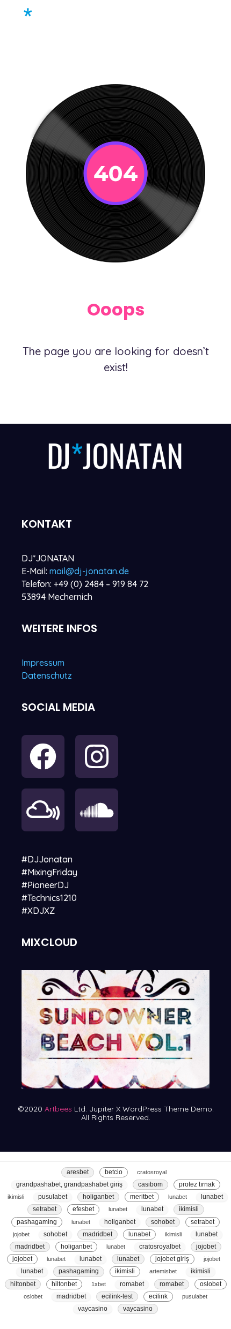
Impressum (42, 662)
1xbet (98, 1284)
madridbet (97, 1234)
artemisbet (163, 1271)
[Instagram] (96, 756)
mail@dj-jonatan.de (89, 571)
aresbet (78, 1172)
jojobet (21, 1234)
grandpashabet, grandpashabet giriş (69, 1184)
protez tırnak (197, 1184)
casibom (150, 1184)
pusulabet (52, 1196)
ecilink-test (117, 1296)
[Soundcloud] (96, 810)
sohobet (163, 1222)
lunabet (177, 1196)
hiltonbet (22, 1284)
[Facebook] (42, 756)
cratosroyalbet (160, 1246)
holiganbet (98, 1196)
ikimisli (16, 1196)
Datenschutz (46, 675)
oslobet (210, 1284)
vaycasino (92, 1308)
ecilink (158, 1296)
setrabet (44, 1209)
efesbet (83, 1209)
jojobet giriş (172, 1259)
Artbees (59, 1109)
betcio (113, 1172)
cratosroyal (152, 1172)
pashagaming (37, 1222)
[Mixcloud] (42, 810)
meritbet (142, 1196)
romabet (132, 1284)
